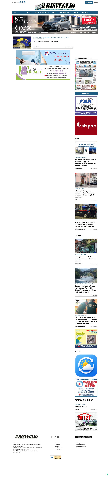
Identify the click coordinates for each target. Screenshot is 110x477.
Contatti (57, 446)
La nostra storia (58, 443)
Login (96, 2)
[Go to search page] (95, 12)
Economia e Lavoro (65, 12)
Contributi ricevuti (80, 444)
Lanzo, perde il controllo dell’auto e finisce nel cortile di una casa (85, 259)
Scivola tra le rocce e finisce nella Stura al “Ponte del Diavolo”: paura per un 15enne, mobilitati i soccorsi (85, 289)
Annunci (76, 12)
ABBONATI (89, 2)
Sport (54, 12)
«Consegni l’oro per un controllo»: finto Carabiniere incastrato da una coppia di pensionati (85, 194)
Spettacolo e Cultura (42, 12)
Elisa (77, 409)
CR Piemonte (85, 12)
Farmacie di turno (81, 406)
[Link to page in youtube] (25, 2)
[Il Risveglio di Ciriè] (55, 6)
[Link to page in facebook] (20, 2)
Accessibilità (79, 447)
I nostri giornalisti (59, 447)
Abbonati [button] (86, 93)
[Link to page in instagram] (22, 2)
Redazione (37, 47)
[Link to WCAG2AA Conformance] (55, 457)
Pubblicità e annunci (81, 446)
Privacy (78, 443)
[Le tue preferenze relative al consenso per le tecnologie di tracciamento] (107, 474)
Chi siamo (57, 444)
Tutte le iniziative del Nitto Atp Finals (46, 41)
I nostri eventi (58, 449)
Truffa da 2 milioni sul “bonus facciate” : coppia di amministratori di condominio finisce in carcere (85, 163)
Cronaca (29, 12)
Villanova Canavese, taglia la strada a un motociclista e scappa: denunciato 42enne (85, 224)
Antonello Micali (80, 229)
